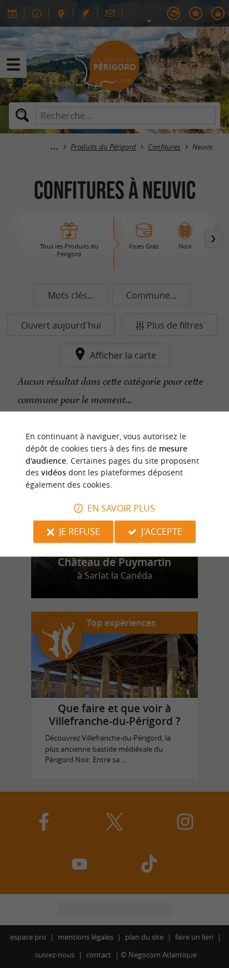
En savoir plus (121, 508)
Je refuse (79, 531)
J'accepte (161, 531)
